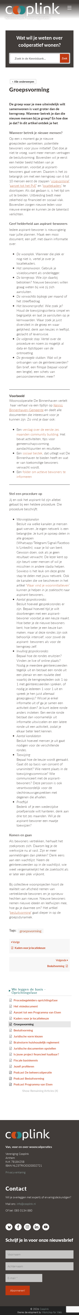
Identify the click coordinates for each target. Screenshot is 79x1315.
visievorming (60, 181)
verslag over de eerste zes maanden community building (38, 431)
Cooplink (44, 1309)
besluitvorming (20, 912)
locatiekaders (52, 185)
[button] (39, 991)
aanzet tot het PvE (23, 185)
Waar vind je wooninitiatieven (48, 585)
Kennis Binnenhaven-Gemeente (36, 407)
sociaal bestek (32, 453)
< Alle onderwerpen (23, 81)
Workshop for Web (52, 1312)
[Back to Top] (69, 1302)
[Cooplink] (36, 8)
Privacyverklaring (16, 1172)
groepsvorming (30, 931)
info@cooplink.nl (26, 1204)
